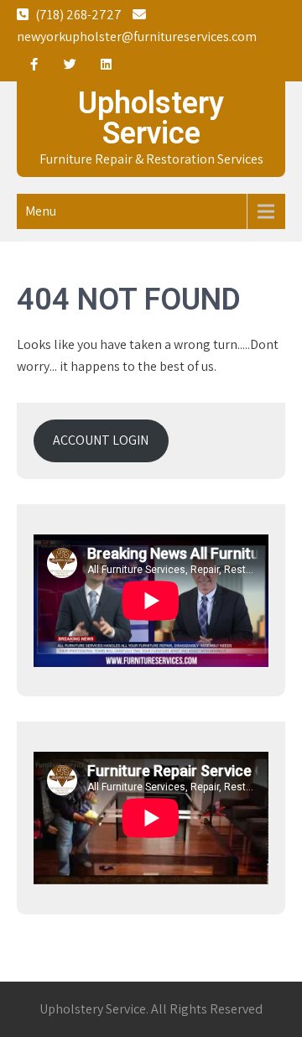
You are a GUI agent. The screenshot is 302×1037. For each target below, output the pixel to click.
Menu (40, 211)
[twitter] (69, 64)
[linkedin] (105, 64)
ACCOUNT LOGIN (100, 440)
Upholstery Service (151, 118)
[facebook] (33, 64)
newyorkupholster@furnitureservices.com (137, 36)
